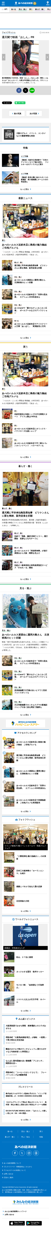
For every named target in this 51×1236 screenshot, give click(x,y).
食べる (13, 9)
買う (30, 9)
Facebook (15, 1153)
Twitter (22, 1153)
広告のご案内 (8, 1177)
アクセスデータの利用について (15, 1170)
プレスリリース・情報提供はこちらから (18, 1167)
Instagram (29, 1153)
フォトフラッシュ (9, 32)
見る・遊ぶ (23, 9)
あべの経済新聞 (24, 3)
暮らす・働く (40, 9)
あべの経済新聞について (12, 1163)
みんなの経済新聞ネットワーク (25, 1202)
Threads (36, 1153)
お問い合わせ (8, 1174)
